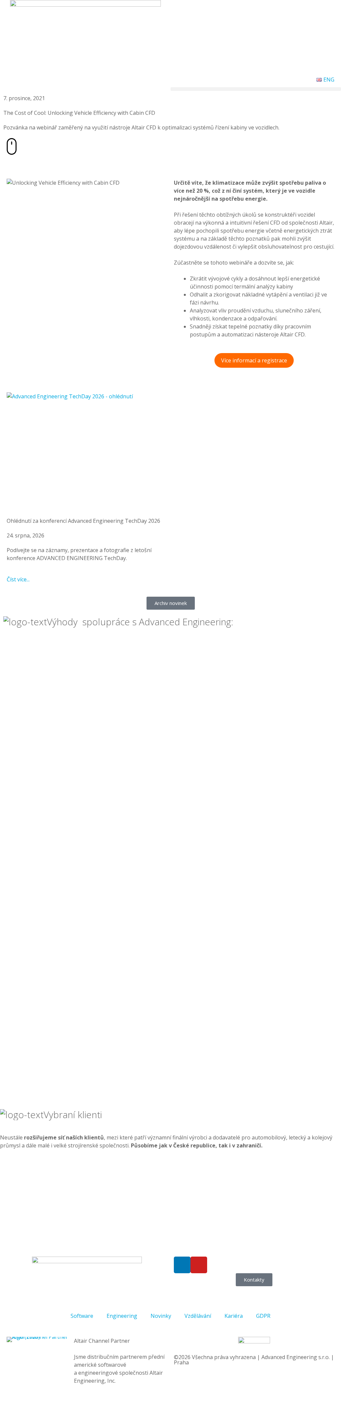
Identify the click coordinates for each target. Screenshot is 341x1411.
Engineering (122, 1315)
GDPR (263, 1315)
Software (82, 1315)
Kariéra (233, 1315)
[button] (255, 89)
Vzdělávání (197, 1315)
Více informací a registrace (254, 360)
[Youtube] (198, 1265)
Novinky (161, 1315)
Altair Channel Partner (102, 1340)
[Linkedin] (182, 1265)
